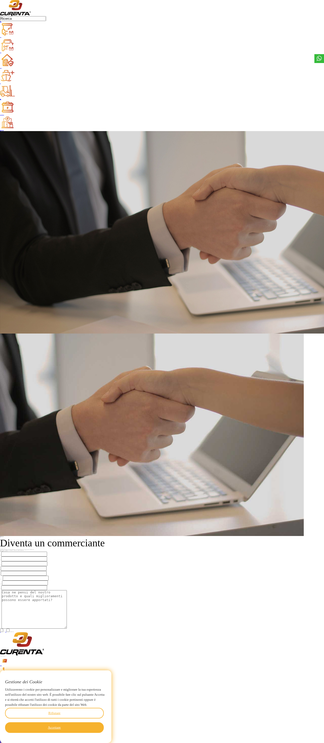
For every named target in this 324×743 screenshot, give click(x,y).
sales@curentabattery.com (1, 665)
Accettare (54, 727)
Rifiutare (54, 713)
